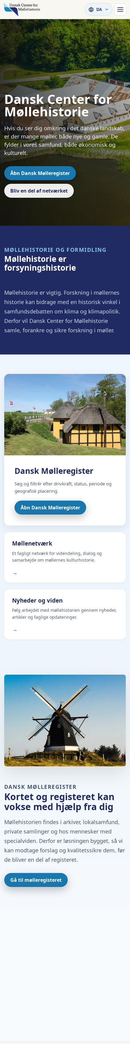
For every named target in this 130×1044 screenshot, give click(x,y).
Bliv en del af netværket (39, 190)
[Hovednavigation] (120, 9)
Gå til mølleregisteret (36, 880)
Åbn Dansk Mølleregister (40, 173)
